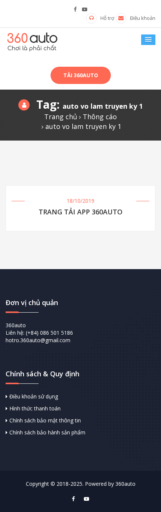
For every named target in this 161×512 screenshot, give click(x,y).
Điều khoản (142, 18)
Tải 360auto (80, 75)
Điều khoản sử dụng (33, 396)
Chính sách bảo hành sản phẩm (47, 432)
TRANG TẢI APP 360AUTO (80, 212)
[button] (148, 39)
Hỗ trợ (107, 18)
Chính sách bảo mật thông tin (45, 420)
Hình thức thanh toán (35, 408)
